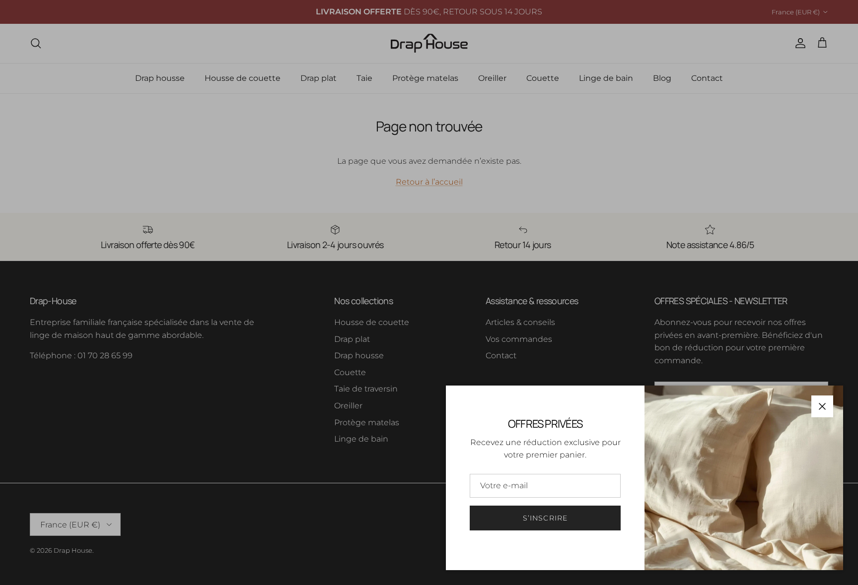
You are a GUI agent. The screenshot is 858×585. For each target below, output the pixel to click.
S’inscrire (545, 518)
